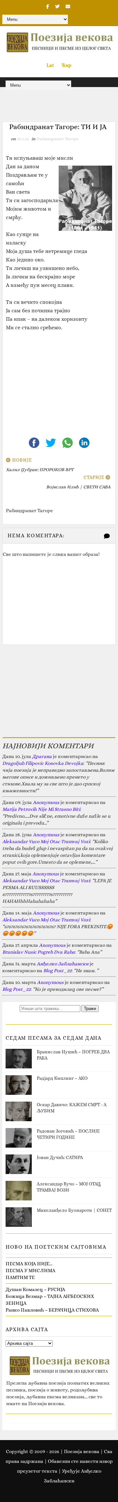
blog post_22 (57, 971)
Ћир (66, 65)
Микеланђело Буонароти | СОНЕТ (74, 1210)
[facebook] (48, 6)
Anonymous (46, 802)
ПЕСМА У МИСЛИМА (30, 1270)
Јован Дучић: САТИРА (60, 1157)
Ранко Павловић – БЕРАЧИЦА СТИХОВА (52, 1310)
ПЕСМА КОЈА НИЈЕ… (29, 1264)
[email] (68, 6)
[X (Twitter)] (51, 442)
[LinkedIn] (84, 442)
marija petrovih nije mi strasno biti (41, 809)
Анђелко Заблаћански (62, 964)
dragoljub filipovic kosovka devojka (42, 763)
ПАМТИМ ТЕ (20, 1277)
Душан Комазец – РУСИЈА (35, 1289)
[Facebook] (34, 442)
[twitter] (57, 6)
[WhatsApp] (68, 442)
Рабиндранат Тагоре (58, 138)
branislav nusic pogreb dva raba (38, 952)
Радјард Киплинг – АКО (62, 1078)
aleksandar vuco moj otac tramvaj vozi (46, 841)
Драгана (42, 756)
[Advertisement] (59, 379)
